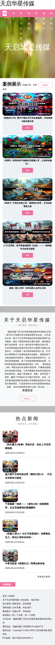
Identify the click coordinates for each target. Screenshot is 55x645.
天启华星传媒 (17, 3)
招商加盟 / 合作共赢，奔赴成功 (17, 607)
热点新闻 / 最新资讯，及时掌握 (17, 604)
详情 (27, 128)
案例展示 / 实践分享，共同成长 (17, 611)
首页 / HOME (8, 596)
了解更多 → (27, 398)
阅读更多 (45, 85)
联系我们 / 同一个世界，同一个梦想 (19, 615)
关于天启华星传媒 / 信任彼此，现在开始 (21, 600)
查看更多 (27, 390)
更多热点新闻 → (44, 577)
